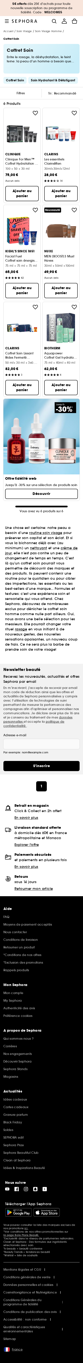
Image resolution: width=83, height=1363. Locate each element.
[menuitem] (64, 21)
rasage (21, 629)
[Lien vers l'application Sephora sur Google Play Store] (18, 1212)
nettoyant (38, 548)
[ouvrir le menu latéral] (6, 21)
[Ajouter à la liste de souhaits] (35, 113)
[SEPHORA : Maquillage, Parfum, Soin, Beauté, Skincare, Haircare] (24, 21)
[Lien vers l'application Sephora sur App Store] (46, 1212)
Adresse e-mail (14, 735)
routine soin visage (45, 533)
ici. (26, 1228)
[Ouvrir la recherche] (54, 21)
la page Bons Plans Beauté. (21, 1235)
